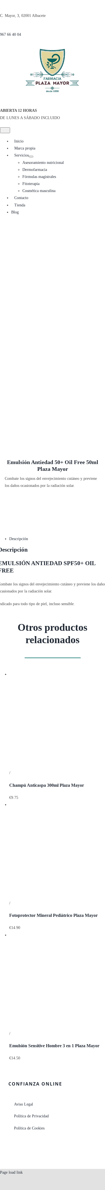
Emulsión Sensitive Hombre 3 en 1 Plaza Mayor (54, 1045)
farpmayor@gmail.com (24, 1150)
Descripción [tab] (18, 539)
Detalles (17, 773)
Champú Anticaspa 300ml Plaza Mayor (46, 785)
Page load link (11, 1172)
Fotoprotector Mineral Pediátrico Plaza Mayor (53, 915)
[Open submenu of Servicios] (31, 156)
